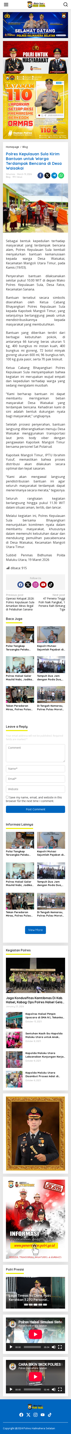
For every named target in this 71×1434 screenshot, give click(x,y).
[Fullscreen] (60, 1347)
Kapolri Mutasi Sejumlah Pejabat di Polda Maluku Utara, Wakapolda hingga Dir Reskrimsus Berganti (50, 647)
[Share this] (40, 176)
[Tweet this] (47, 176)
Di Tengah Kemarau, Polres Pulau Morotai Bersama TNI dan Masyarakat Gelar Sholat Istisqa (51, 707)
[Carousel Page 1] (26, 1305)
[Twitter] (28, 584)
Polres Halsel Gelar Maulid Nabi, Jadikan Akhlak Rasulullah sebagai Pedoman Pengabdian (20, 677)
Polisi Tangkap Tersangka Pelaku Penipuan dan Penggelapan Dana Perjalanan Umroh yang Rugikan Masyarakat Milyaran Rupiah (18, 647)
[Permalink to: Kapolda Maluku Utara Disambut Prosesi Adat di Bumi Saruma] (14, 1079)
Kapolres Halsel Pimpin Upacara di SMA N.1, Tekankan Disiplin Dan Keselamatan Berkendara (44, 1015)
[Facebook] (20, 584)
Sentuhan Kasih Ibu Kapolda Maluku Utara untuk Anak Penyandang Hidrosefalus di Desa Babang (44, 1035)
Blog (8, 177)
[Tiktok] (51, 584)
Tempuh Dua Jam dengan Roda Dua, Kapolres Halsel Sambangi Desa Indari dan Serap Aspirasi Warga (49, 677)
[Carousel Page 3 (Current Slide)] (35, 1305)
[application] (35, 1334)
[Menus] (6, 4)
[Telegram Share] (54, 176)
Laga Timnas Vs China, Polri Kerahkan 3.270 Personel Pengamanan (30, 1298)
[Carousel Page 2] (31, 1305)
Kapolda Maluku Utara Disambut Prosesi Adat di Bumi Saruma (41, 1074)
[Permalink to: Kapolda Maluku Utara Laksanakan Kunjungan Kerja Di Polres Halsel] (14, 1059)
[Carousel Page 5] (45, 1305)
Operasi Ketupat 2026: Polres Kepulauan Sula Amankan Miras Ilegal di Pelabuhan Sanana (20, 602)
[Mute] (54, 1347)
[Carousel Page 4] (40, 1305)
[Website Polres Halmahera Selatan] (36, 4)
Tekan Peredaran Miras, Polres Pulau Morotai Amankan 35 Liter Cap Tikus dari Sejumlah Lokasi (19, 707)
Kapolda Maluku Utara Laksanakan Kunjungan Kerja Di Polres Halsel (44, 1054)
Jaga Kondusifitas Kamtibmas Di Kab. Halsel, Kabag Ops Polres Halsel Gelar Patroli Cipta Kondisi (35, 1000)
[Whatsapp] (61, 176)
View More (35, 930)
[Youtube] (43, 584)
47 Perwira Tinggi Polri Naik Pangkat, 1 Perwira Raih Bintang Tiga (51, 602)
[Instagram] (35, 584)
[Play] (11, 1347)
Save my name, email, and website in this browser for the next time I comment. (34, 799)
